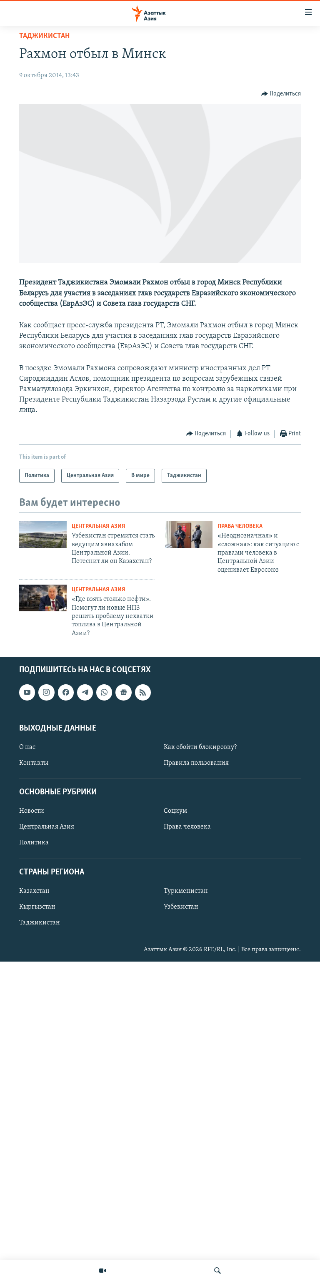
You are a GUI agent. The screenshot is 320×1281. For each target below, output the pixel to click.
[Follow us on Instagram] (46, 693)
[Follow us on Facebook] (66, 693)
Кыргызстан (37, 907)
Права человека (240, 526)
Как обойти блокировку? (200, 747)
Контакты (33, 763)
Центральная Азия (98, 526)
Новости (31, 811)
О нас (27, 747)
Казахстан (34, 891)
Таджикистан (44, 36)
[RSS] (143, 693)
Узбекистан (181, 907)
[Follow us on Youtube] (27, 693)
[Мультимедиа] (102, 1270)
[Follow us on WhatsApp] (104, 693)
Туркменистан (186, 891)
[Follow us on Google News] (123, 693)
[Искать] (217, 1270)
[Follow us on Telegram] (85, 693)
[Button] (281, 93)
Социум (175, 811)
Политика (34, 843)
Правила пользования (196, 763)
